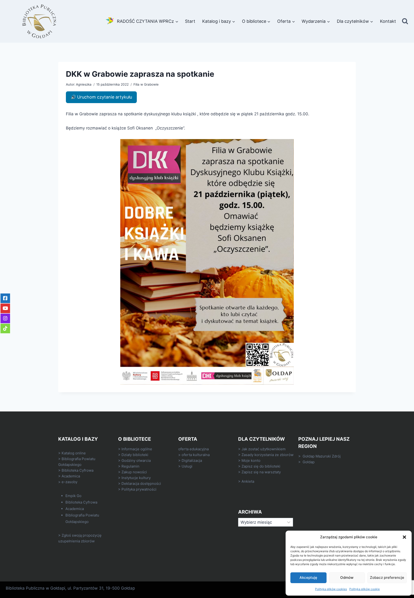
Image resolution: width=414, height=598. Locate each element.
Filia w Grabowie (146, 84)
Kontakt (388, 21)
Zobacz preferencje (387, 577)
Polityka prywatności (138, 489)
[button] (404, 537)
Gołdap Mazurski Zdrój (322, 456)
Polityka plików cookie (364, 589)
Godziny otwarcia (136, 460)
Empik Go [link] (73, 495)
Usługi (187, 466)
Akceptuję (308, 577)
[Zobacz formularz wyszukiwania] (405, 21)
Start (190, 21)
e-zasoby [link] (69, 482)
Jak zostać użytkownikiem (264, 449)
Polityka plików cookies (331, 589)
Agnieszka (84, 84)
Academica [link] (71, 476)
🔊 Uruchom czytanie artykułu (101, 97)
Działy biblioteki (134, 454)
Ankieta (248, 481)
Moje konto (251, 460)
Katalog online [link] (74, 453)
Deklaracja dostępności (141, 483)
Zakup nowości (134, 472)
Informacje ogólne (136, 449)
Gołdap (309, 462)
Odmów (346, 577)
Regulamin (130, 466)
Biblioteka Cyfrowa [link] (77, 470)
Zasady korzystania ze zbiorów (267, 454)
